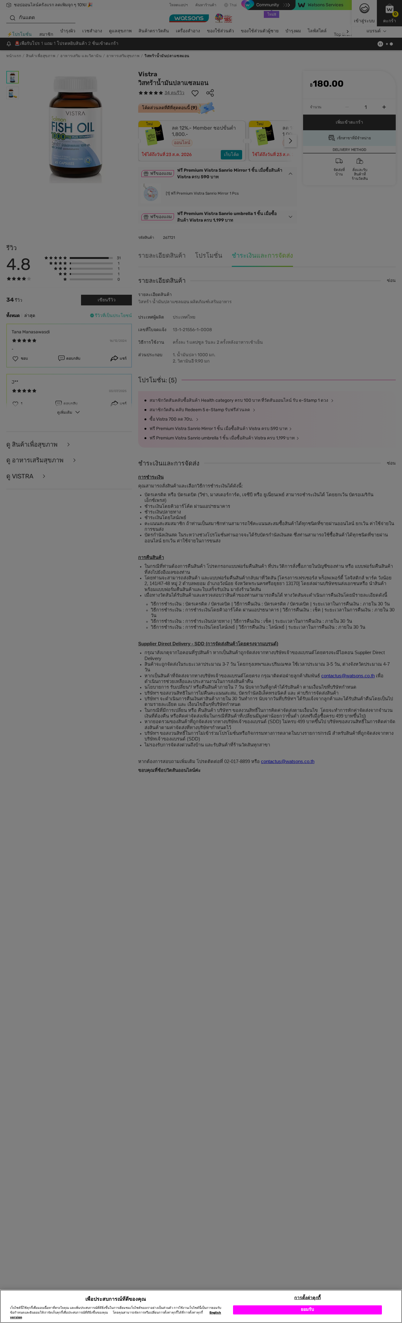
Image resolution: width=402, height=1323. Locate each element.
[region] (201, 1306)
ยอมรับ (307, 1309)
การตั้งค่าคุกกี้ (307, 1297)
